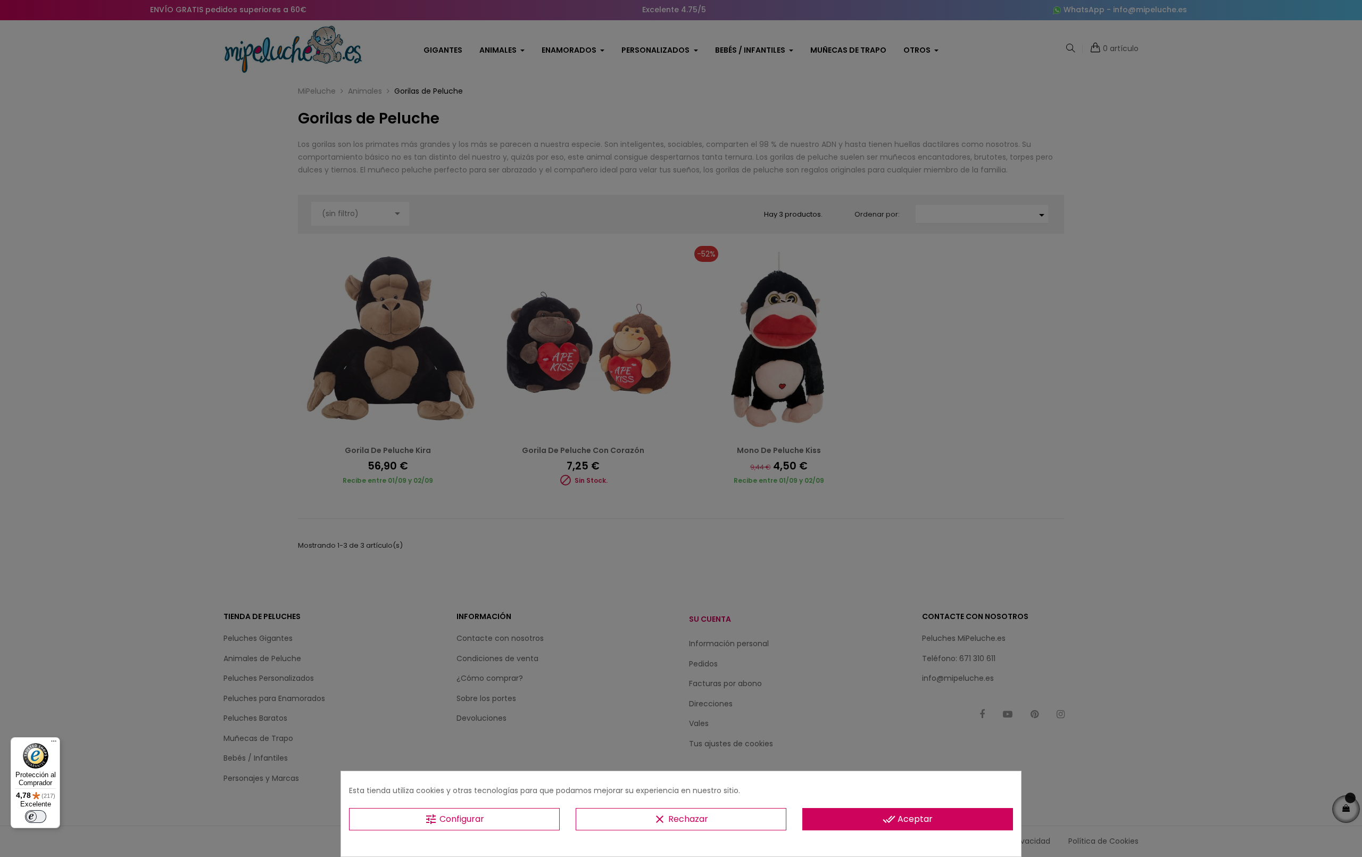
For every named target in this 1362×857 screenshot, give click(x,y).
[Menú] (53, 743)
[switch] (35, 816)
